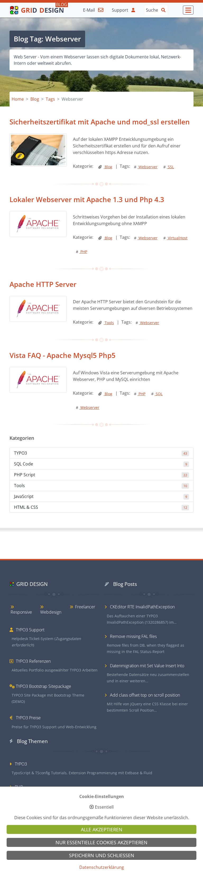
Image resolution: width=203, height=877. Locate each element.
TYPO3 (100, 453)
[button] (188, 10)
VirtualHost (175, 237)
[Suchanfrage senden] (163, 10)
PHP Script (100, 475)
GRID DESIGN (32, 583)
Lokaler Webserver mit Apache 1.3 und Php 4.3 (87, 199)
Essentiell (104, 807)
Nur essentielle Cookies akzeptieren (101, 842)
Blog (108, 166)
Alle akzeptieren (101, 829)
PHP (81, 251)
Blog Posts (125, 583)
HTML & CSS (100, 507)
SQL (157, 393)
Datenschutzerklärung (101, 867)
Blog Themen (32, 741)
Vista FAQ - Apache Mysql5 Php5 (63, 355)
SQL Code (100, 464)
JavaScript (100, 496)
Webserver (146, 166)
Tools (109, 322)
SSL (168, 166)
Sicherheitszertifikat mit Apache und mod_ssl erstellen (100, 122)
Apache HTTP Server (43, 284)
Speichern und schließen (101, 855)
